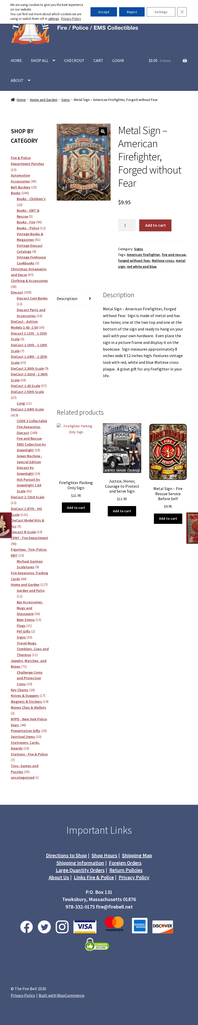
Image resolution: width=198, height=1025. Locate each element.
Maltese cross (163, 260)
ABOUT (17, 80)
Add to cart (155, 225)
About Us (59, 877)
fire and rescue (174, 254)
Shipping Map (137, 855)
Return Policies (126, 870)
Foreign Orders (125, 863)
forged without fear (134, 260)
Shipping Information (80, 863)
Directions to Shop (66, 855)
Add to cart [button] (76, 507)
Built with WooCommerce (61, 995)
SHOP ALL (39, 60)
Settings (161, 12)
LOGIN (118, 60)
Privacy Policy (134, 877)
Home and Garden (43, 99)
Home (21, 99)
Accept (103, 12)
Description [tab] (67, 298)
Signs (65, 99)
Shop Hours (104, 855)
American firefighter (143, 254)
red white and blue (141, 266)
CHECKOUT (74, 60)
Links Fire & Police (94, 877)
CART (98, 60)
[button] (103, 131)
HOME (16, 60)
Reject (132, 12)
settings (53, 19)
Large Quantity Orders (80, 870)
